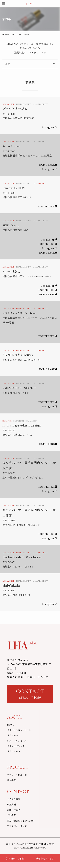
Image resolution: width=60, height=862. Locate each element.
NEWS (10, 724)
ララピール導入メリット (19, 730)
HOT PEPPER (46, 206)
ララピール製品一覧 (17, 774)
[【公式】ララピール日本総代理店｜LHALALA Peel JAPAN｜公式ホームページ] (30, 3)
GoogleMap (48, 239)
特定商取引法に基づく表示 (20, 820)
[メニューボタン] (3, 3)
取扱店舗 (11, 804)
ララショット (13, 751)
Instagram (48, 127)
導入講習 (11, 780)
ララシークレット (16, 746)
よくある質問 (13, 799)
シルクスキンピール (17, 740)
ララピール (12, 735)
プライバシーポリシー (18, 825)
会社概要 (11, 815)
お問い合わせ (13, 809)
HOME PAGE (47, 164)
